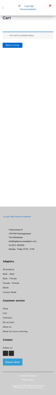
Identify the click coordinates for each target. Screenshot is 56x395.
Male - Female (10, 278)
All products (8, 269)
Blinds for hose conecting (15, 331)
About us (7, 327)
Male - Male (8, 274)
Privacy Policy (28, 380)
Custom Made (9, 292)
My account (8, 322)
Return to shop (12, 45)
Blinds (6, 288)
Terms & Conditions (28, 376)
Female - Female (11, 283)
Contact (8, 339)
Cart (5, 313)
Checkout (7, 318)
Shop (5, 308)
